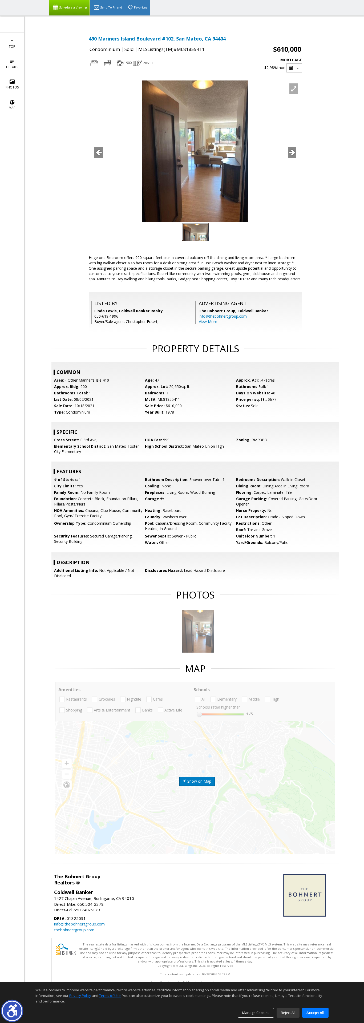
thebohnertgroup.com (74, 929)
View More (208, 321)
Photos (12, 87)
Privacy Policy (80, 995)
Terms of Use (110, 995)
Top (12, 46)
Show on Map (198, 781)
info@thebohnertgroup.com (223, 316)
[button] (12, 1011)
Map (12, 108)
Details (12, 67)
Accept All (315, 1012)
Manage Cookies (255, 1012)
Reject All (288, 1012)
